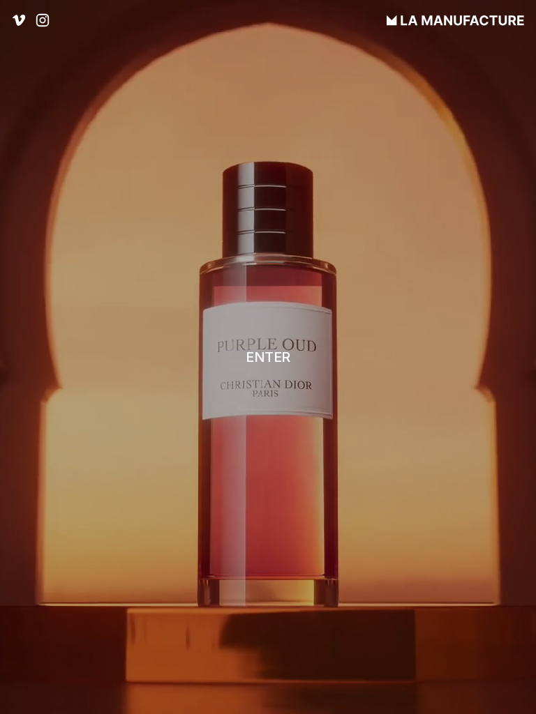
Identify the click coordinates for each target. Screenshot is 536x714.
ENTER (268, 357)
